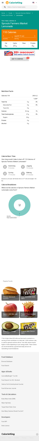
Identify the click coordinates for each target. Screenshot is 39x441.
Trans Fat (6, 108)
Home (3, 13)
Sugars (5, 117)
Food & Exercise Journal (9, 388)
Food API (4, 421)
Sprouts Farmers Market (23, 13)
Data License (5, 425)
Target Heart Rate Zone (9, 407)
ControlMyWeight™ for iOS (10, 376)
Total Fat (4, 102)
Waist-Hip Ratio (6, 403)
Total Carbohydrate (8, 114)
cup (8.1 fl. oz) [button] (19, 36)
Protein (4, 120)
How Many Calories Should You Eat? (12, 411)
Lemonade (19, 15)
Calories (4, 95)
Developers (6, 417)
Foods (10, 13)
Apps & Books (7, 372)
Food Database (7, 357)
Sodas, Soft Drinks (7, 15)
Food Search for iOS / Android (11, 380)
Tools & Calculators (9, 394)
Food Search (5, 365)
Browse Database (7, 361)
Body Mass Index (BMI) (8, 398)
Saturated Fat (7, 105)
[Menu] (2, 2)
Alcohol (4, 123)
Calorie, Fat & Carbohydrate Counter (12, 384)
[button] (34, 2)
